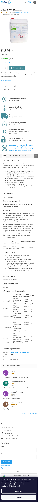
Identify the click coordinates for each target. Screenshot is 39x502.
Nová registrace (5, 466)
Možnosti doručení (6, 63)
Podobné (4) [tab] (10, 156)
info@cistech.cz (8, 427)
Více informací (15, 486)
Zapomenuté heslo (6, 468)
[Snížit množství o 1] (8, 69)
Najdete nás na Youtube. (10, 439)
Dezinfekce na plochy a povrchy (19, 352)
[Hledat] (25, 2)
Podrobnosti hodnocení (22, 13)
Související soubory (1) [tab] (21, 156)
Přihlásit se (6, 462)
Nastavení (18, 491)
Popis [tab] (4, 156)
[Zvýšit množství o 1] (8, 67)
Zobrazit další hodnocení (29, 413)
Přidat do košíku (18, 68)
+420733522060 (8, 430)
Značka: (11, 15)
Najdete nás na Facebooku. (11, 436)
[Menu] (35, 2)
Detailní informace (6, 80)
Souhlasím (18, 497)
